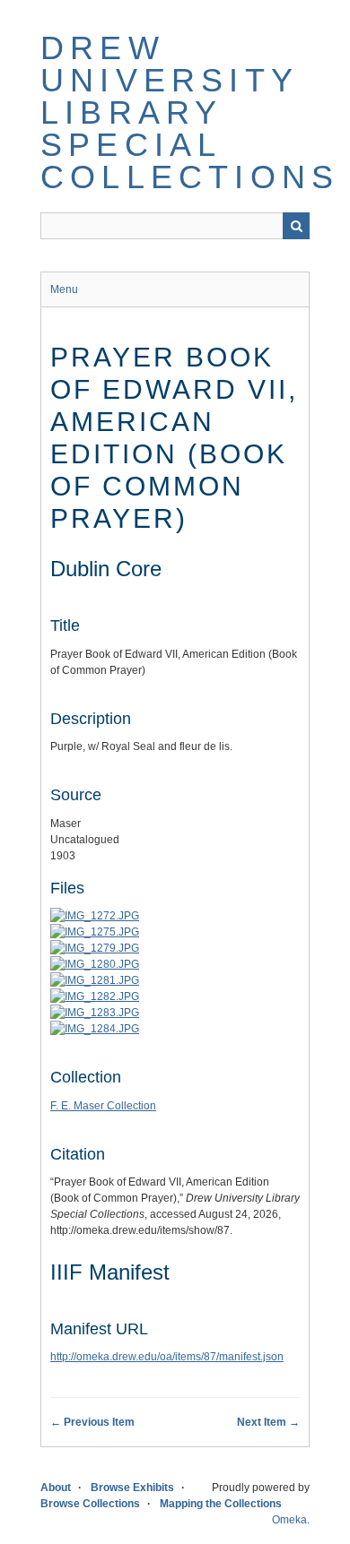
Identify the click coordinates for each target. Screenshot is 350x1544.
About (55, 1487)
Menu (64, 289)
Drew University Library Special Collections (189, 112)
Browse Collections (90, 1503)
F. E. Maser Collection (103, 1106)
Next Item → (268, 1422)
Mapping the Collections (221, 1503)
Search (296, 225)
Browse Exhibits (132, 1487)
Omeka (289, 1520)
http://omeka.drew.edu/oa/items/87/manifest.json (167, 1356)
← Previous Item (92, 1422)
